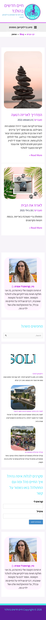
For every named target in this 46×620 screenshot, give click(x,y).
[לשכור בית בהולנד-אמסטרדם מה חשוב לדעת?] (23, 397)
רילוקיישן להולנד (37, 374)
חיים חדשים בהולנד (14, 8)
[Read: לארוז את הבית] (23, 182)
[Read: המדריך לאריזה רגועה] (23, 79)
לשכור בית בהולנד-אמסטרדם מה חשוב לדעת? (28, 411)
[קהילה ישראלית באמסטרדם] (23, 438)
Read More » (35, 155)
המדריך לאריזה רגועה (26, 114)
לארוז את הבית (31, 205)
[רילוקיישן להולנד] (23, 359)
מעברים (38, 119)
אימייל (40, 511)
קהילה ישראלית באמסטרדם (34, 452)
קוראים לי (38, 501)
